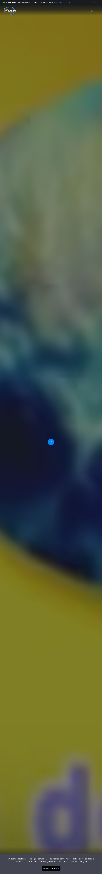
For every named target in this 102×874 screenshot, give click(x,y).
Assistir (68, 2)
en (94, 2)
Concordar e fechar (51, 868)
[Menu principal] (97, 11)
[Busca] (92, 11)
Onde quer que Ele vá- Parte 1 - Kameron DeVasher (35, 2)
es (97, 2)
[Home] (27, 11)
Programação (59, 2)
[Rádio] (88, 11)
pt (91, 2)
